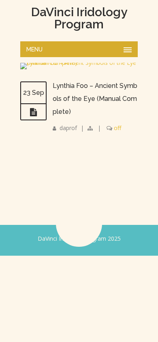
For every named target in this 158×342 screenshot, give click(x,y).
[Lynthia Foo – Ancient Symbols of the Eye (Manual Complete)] (33, 112)
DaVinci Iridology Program (79, 18)
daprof (68, 128)
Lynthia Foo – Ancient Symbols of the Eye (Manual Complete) (95, 98)
